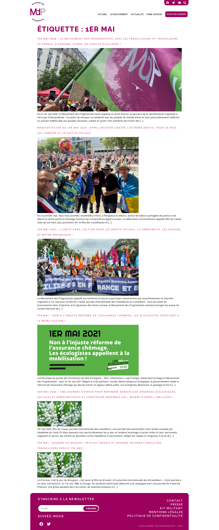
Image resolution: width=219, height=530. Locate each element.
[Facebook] (167, 2)
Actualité (137, 14)
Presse (176, 504)
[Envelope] (179, 2)
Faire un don (154, 14)
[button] (184, 3)
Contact (175, 500)
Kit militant (171, 508)
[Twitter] (173, 2)
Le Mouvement (119, 14)
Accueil (102, 14)
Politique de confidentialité (155, 515)
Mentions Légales (166, 512)
